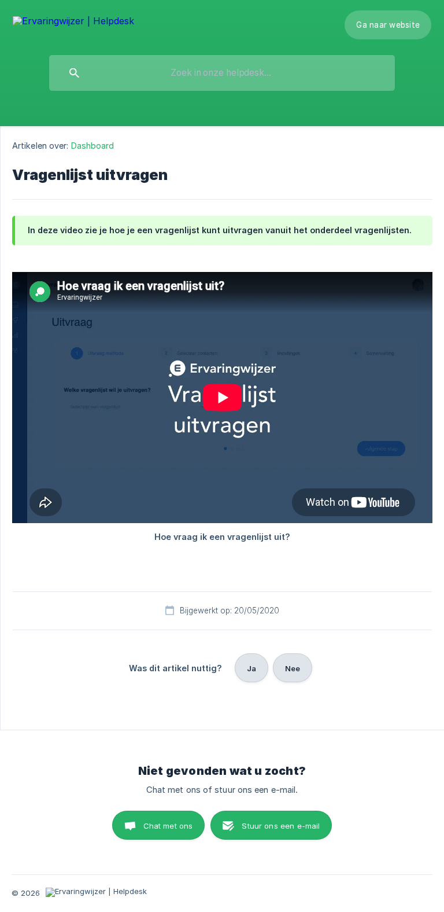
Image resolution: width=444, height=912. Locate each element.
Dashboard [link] (92, 145)
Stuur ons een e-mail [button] (281, 825)
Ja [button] (251, 668)
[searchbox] (222, 73)
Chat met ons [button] (168, 825)
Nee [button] (292, 668)
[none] (73, 21)
